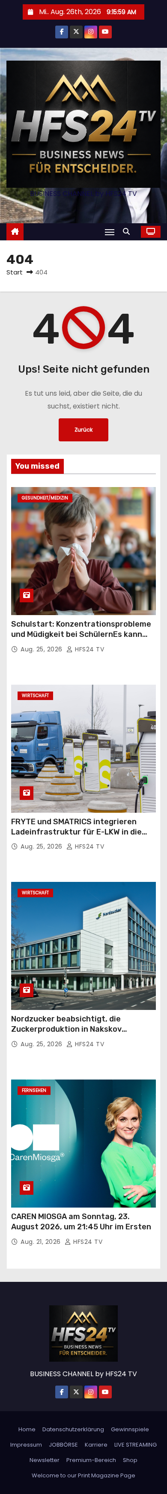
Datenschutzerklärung (73, 1429)
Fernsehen (34, 1090)
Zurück (83, 429)
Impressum (26, 1445)
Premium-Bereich (91, 1460)
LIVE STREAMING (135, 1445)
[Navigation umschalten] (110, 232)
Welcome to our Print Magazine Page (83, 1475)
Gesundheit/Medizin (45, 498)
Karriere (96, 1445)
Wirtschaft (35, 695)
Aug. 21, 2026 (42, 1241)
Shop (130, 1460)
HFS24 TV (88, 649)
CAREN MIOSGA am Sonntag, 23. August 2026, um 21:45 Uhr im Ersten (81, 1221)
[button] (128, 231)
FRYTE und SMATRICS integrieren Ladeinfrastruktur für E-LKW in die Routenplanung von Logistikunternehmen (76, 837)
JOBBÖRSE (63, 1445)
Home (27, 1429)
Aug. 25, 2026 (42, 649)
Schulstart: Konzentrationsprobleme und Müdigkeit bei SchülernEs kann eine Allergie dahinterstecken (81, 634)
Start (14, 272)
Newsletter (45, 1460)
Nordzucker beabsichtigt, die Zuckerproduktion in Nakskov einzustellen (66, 1029)
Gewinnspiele (130, 1429)
